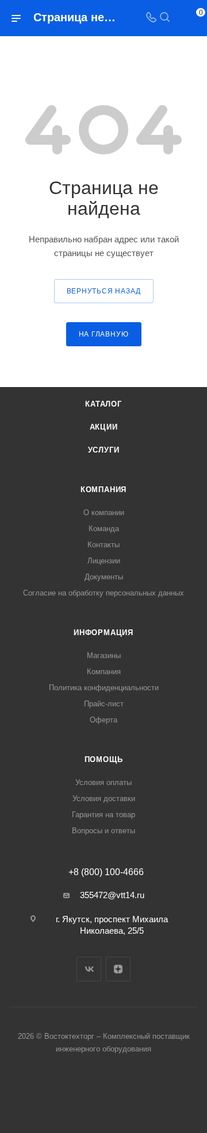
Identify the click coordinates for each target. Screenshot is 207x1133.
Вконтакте (88, 969)
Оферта (103, 720)
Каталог (103, 404)
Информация (103, 632)
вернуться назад (104, 291)
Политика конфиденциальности (104, 687)
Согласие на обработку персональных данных (103, 593)
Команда (104, 528)
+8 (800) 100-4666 (106, 872)
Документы (104, 577)
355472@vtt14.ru (112, 895)
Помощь (104, 759)
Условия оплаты (103, 782)
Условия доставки (103, 798)
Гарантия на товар (103, 814)
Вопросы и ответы (103, 830)
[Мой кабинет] (178, 18)
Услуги (104, 450)
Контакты (103, 544)
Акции (104, 427)
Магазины (104, 655)
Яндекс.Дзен (118, 969)
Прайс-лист (104, 703)
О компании (103, 512)
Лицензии (103, 560)
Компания (103, 489)
